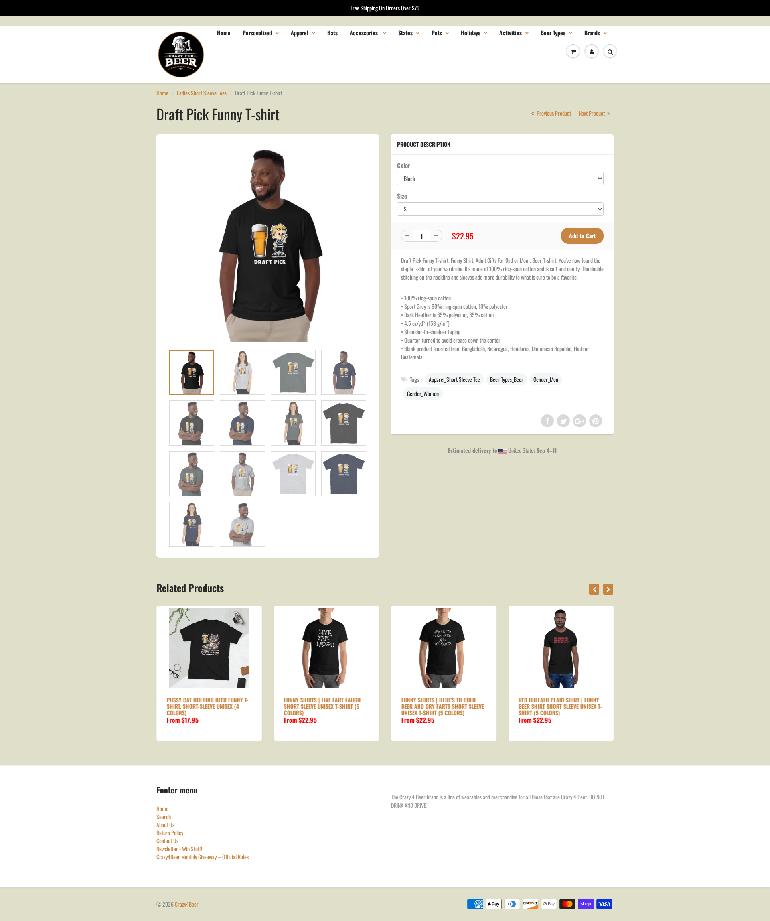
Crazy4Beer (187, 904)
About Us (165, 824)
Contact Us (167, 840)
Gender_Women (423, 393)
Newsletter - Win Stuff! (179, 848)
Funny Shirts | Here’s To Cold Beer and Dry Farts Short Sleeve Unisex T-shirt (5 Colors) (442, 706)
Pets (437, 32)
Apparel (299, 32)
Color (403, 165)
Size (402, 195)
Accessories (364, 32)
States (405, 32)
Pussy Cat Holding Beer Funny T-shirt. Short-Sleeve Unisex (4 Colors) (207, 706)
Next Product (592, 113)
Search (163, 816)
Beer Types (553, 32)
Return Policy (169, 832)
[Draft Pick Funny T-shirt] (267, 243)
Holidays (470, 32)
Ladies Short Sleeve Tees (202, 93)
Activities (510, 32)
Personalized (257, 32)
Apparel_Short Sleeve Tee (454, 379)
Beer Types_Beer (506, 379)
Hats (332, 32)
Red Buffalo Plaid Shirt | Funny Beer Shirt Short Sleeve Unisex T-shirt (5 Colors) (560, 706)
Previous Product (553, 113)
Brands (592, 32)
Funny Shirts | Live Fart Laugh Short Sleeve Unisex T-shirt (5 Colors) (322, 706)
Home (224, 32)
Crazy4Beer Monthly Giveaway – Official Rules (202, 856)
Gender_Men (545, 379)
